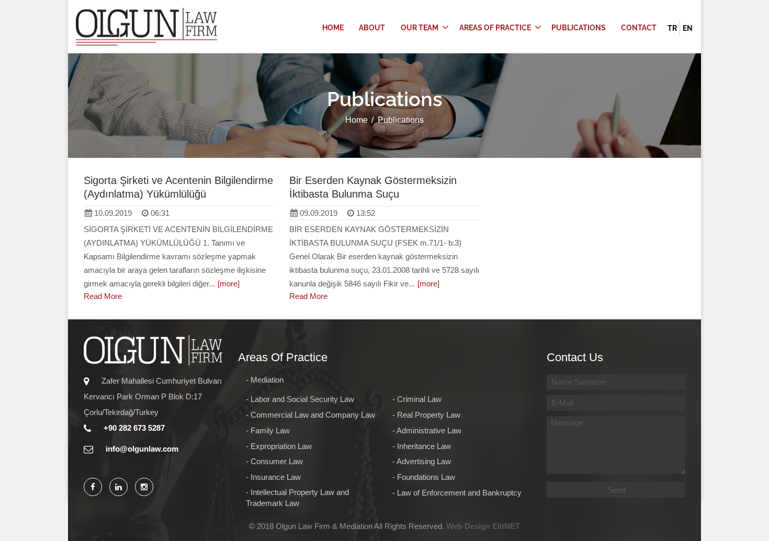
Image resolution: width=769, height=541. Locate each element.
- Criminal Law (417, 399)
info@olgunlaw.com (141, 448)
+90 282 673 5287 (133, 427)
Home (333, 28)
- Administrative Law (426, 431)
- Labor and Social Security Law (300, 399)
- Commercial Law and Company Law (310, 415)
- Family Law (268, 431)
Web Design (468, 526)
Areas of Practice (495, 28)
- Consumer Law (274, 461)
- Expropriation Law (279, 446)
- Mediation (265, 380)
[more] (229, 283)
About (372, 28)
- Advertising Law (421, 461)
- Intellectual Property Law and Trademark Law (297, 498)
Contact (639, 28)
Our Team (419, 28)
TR (672, 28)
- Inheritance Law (421, 446)
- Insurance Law (273, 477)
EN (688, 28)
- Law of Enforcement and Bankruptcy (457, 493)
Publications (578, 28)
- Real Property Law (426, 415)
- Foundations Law (423, 477)
